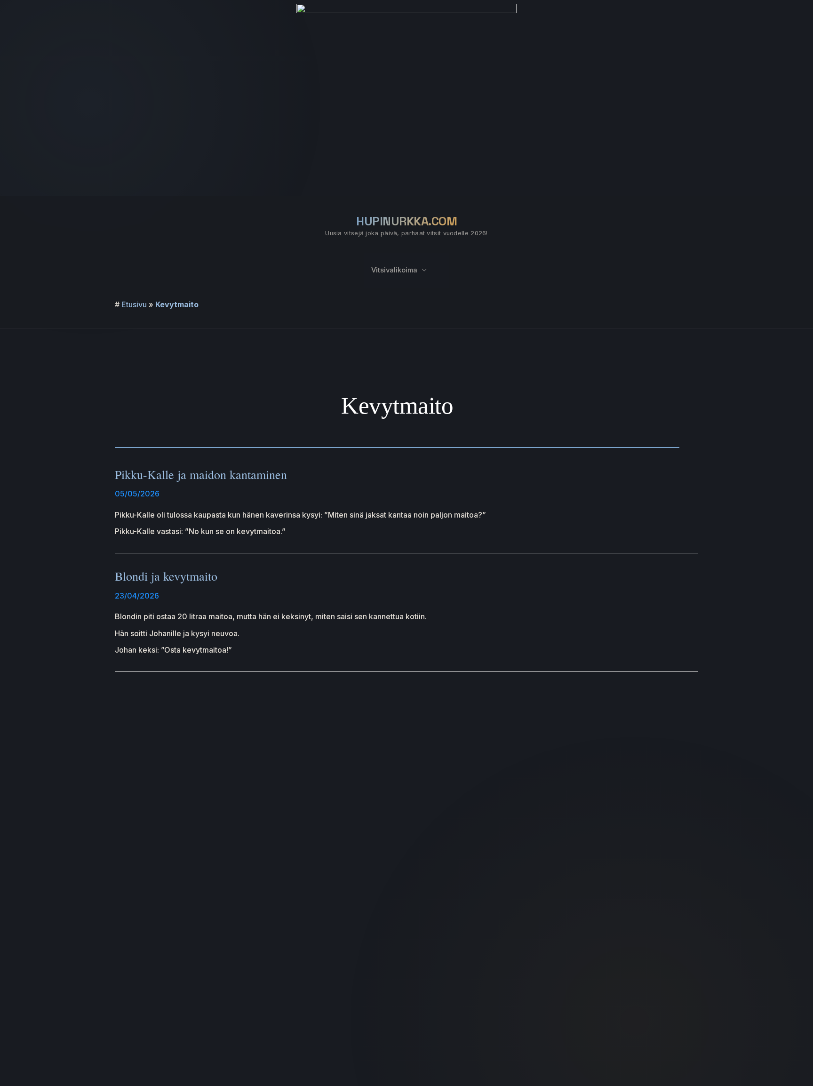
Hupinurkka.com (406, 221)
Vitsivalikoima (394, 270)
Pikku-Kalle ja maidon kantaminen (201, 474)
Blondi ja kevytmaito (166, 576)
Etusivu (134, 304)
